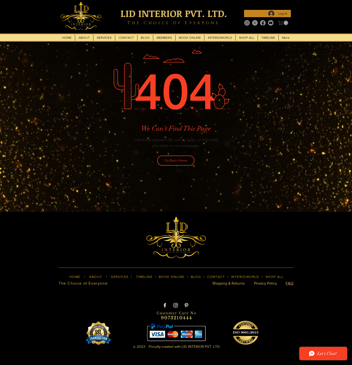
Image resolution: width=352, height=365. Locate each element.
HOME (74, 277)
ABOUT (95, 277)
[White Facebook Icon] (165, 305)
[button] (283, 23)
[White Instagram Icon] (176, 305)
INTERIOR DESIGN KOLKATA (104, 291)
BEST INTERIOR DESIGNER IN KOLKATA (171, 291)
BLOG (196, 277)
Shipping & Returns (228, 283)
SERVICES (119, 277)
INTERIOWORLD (245, 277)
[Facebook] (263, 23)
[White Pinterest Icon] (186, 305)
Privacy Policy (265, 283)
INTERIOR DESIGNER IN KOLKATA (243, 291)
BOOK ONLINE (171, 277)
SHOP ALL (275, 277)
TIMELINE (144, 277)
